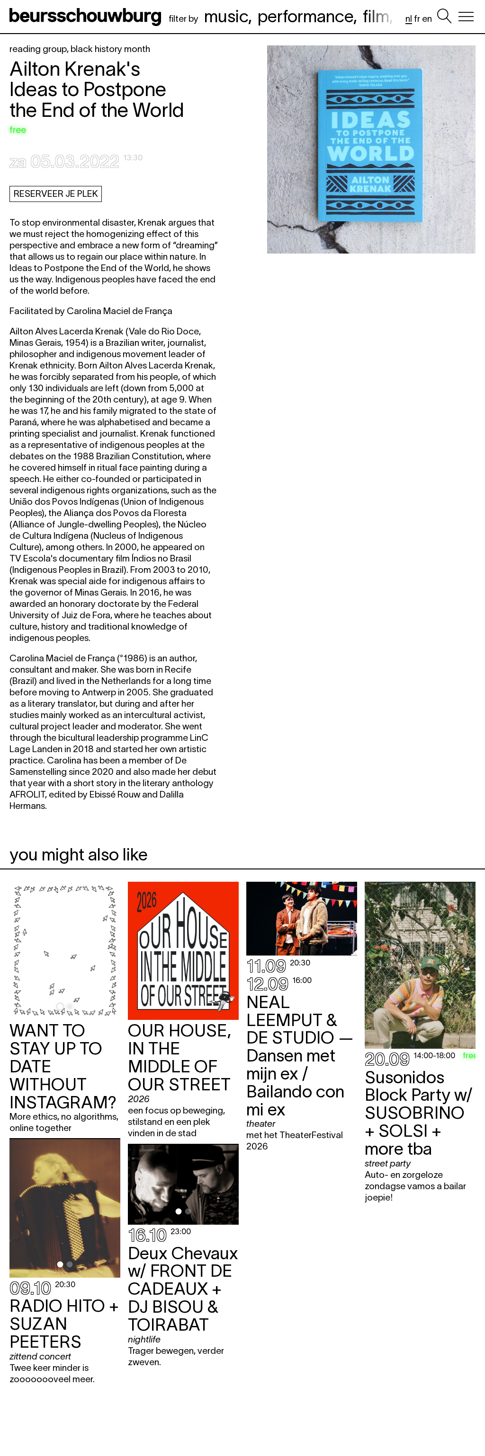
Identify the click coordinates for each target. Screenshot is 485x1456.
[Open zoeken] (444, 16)
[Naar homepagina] (87, 16)
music (226, 16)
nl (408, 19)
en (427, 19)
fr (417, 19)
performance (305, 16)
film (376, 16)
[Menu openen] (466, 16)
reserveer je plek (56, 194)
